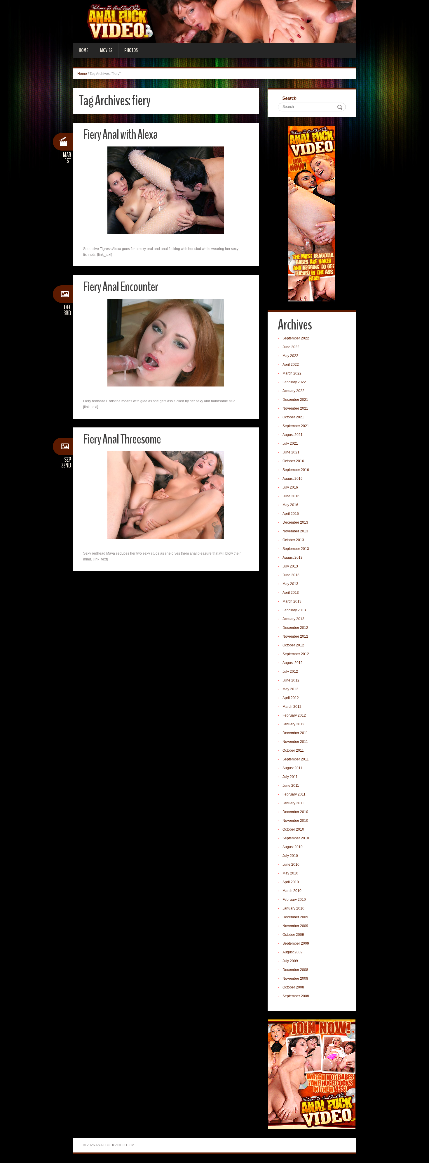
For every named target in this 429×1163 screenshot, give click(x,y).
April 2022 (290, 365)
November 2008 (295, 978)
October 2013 (293, 540)
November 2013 (295, 531)
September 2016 (295, 470)
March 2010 (291, 891)
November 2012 (295, 636)
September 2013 (295, 549)
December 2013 (295, 522)
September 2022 (295, 338)
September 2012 (295, 654)
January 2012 (293, 724)
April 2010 (290, 882)
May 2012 (290, 689)
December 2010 (295, 812)
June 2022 (290, 347)
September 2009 (295, 943)
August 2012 (292, 663)
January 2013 (293, 619)
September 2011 (295, 759)
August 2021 (292, 435)
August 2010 (292, 847)
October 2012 (293, 645)
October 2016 (293, 461)
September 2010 (295, 838)
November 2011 (295, 742)
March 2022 (291, 373)
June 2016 (290, 496)
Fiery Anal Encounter (120, 287)
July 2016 (290, 487)
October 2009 (293, 935)
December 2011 (295, 733)
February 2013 (294, 610)
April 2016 (290, 514)
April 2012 (290, 698)
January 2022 (293, 391)
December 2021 (295, 400)
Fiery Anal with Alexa (120, 135)
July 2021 (290, 443)
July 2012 (290, 671)
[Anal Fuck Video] (214, 21)
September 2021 (295, 426)
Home (83, 50)
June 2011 (290, 786)
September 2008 (295, 996)
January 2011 (293, 803)
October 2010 (293, 829)
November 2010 (295, 821)
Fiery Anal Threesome (122, 439)
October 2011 (293, 750)
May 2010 (290, 873)
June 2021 (290, 452)
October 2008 (293, 987)
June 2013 (290, 575)
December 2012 (295, 628)
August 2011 (292, 768)
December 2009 (295, 917)
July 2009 (290, 961)
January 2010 (293, 908)
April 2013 (290, 593)
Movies (106, 50)
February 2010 (294, 900)
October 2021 (293, 417)
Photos (131, 50)
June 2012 (290, 680)
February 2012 (294, 715)
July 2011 (290, 777)
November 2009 (295, 926)
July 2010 (290, 856)
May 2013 (290, 584)
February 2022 (294, 382)
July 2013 (290, 566)
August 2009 (292, 952)
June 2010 (290, 864)
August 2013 (292, 557)
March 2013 (291, 601)
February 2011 (294, 794)
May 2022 (290, 356)
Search (289, 98)
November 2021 (295, 408)
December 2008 (295, 970)
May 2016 (290, 505)
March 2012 (291, 707)
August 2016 (292, 479)
